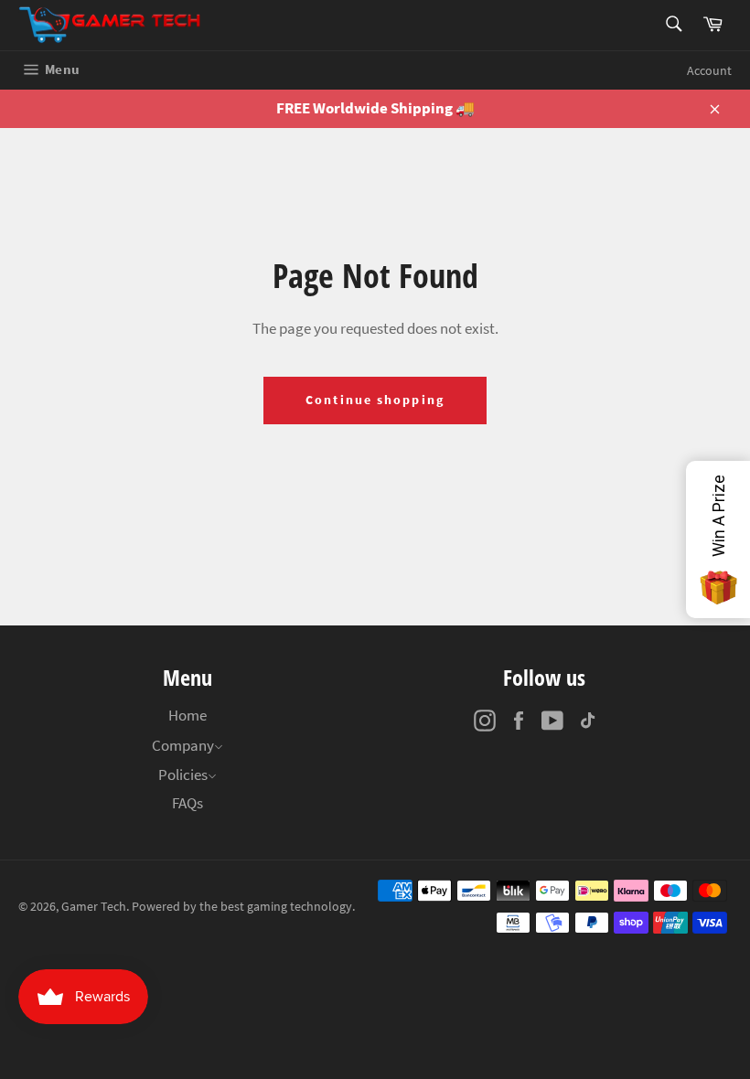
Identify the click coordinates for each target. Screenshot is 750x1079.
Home (187, 715)
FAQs (187, 803)
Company (183, 745)
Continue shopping (375, 399)
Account (709, 70)
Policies (183, 774)
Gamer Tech (93, 906)
